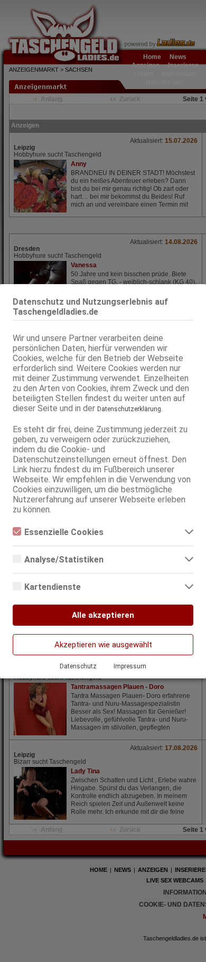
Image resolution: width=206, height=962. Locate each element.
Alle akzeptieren (103, 615)
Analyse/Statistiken (64, 560)
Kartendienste (52, 587)
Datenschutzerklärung (129, 409)
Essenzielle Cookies (64, 532)
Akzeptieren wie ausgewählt (103, 644)
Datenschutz (78, 666)
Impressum (130, 666)
